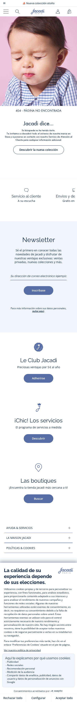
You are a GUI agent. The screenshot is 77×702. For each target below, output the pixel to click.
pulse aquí (38, 311)
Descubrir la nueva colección (38, 150)
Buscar (38, 499)
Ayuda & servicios (19, 528)
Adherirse (38, 378)
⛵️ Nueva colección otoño (38, 3)
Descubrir (38, 438)
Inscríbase (38, 290)
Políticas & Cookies (20, 548)
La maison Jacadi (18, 538)
